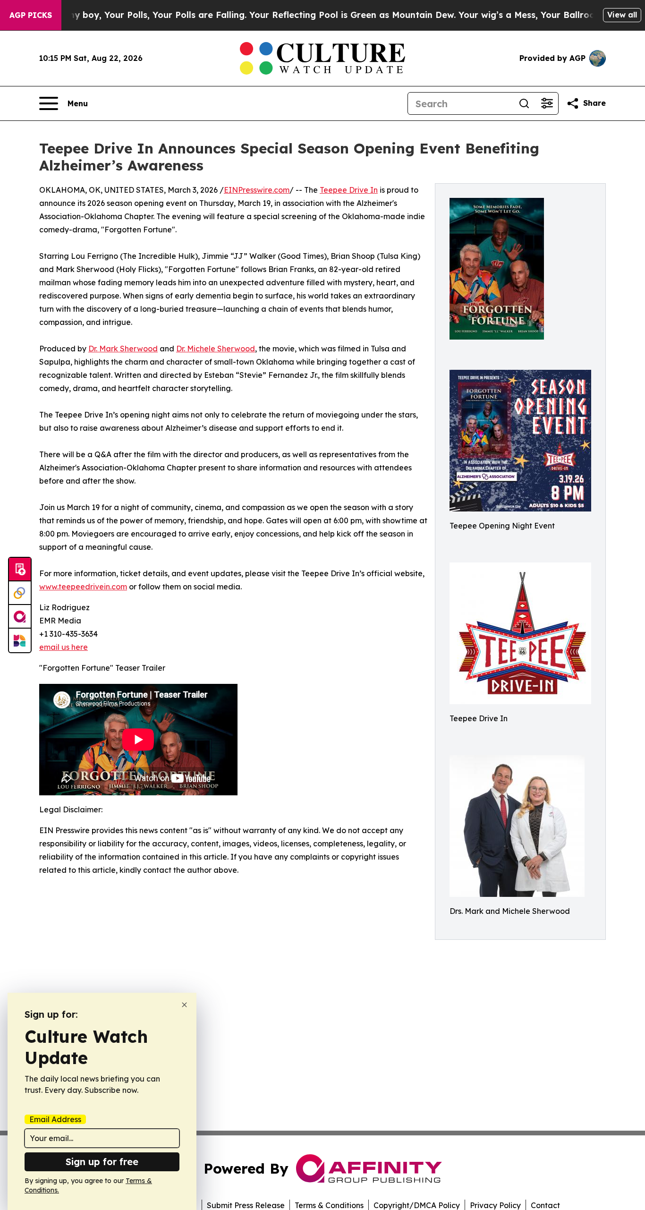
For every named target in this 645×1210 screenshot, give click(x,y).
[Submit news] (20, 569)
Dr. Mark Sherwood (123, 348)
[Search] (524, 103)
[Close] (184, 1004)
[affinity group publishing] (20, 617)
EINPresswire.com (256, 190)
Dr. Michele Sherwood (215, 348)
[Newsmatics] (20, 640)
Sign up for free (102, 1161)
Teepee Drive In (349, 190)
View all (622, 14)
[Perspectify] (20, 593)
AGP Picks (30, 15)
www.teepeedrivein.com (83, 586)
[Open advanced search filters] (546, 103)
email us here (63, 647)
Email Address (55, 1119)
